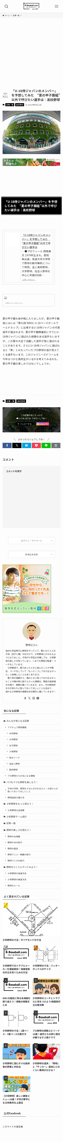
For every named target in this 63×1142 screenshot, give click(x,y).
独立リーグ (14, 757)
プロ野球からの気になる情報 (21, 775)
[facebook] (25, 698)
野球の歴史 (13, 848)
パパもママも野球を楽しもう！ (22, 782)
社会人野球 (14, 763)
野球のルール (14, 885)
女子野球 (13, 745)
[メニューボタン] (56, 6)
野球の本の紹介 (15, 842)
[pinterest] (37, 698)
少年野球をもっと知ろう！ (20, 803)
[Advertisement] (31, 55)
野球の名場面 (14, 836)
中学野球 (13, 733)
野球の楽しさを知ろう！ (18, 830)
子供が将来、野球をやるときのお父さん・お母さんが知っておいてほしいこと (33, 790)
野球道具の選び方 (16, 797)
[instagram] (33, 698)
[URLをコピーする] (55, 445)
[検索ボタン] (6, 6)
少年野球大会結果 (16, 810)
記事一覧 (9, 104)
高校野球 (19, 104)
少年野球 (13, 751)
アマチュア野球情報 (17, 727)
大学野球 (13, 739)
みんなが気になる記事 (17, 720)
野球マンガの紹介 (16, 860)
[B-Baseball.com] (31, 6)
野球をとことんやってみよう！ (22, 867)
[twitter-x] (29, 698)
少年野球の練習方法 (17, 879)
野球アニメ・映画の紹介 (19, 854)
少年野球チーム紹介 (16, 816)
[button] (7, 445)
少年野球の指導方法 (17, 873)
